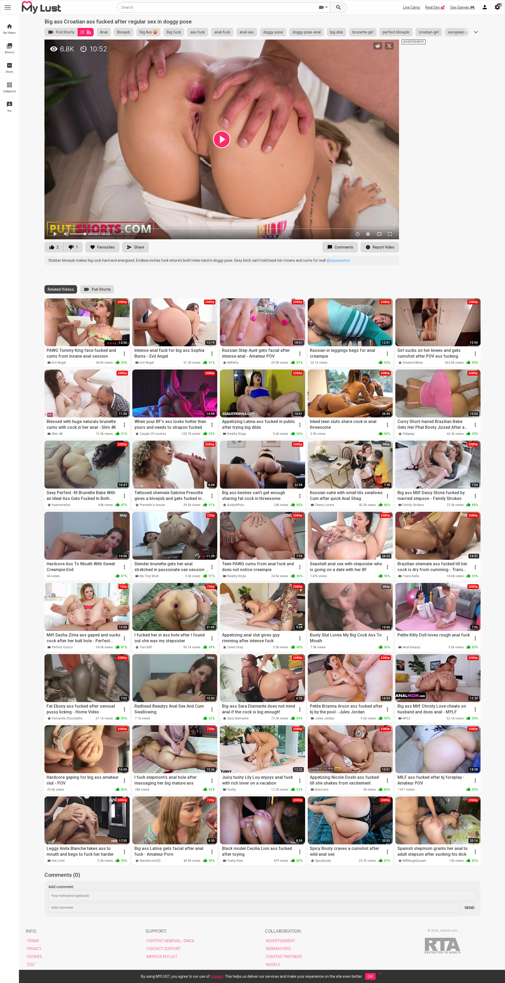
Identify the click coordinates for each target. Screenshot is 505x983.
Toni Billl (146, 647)
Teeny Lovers (324, 505)
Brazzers (322, 789)
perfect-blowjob (396, 32)
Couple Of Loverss (153, 434)
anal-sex (247, 32)
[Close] (380, 975)
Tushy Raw (235, 861)
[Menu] (484, 7)
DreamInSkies (413, 362)
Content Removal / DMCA (170, 941)
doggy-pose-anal (306, 32)
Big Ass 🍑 (148, 32)
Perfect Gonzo (62, 647)
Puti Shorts (65, 32)
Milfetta (232, 362)
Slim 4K (57, 434)
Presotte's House (152, 505)
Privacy (34, 949)
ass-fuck (197, 32)
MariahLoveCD (150, 861)
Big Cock (174, 32)
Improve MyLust (162, 957)
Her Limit (58, 861)
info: (31, 931)
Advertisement (280, 941)
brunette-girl (362, 32)
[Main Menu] (7, 7)
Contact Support (164, 949)
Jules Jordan (324, 718)
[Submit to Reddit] (377, 46)
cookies (217, 976)
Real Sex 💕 (435, 7)
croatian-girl (429, 32)
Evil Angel (59, 362)
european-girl (459, 32)
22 (82, 32)
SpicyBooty (323, 861)
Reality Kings (236, 434)
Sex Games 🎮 (462, 7)
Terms (33, 941)
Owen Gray (235, 647)
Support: (156, 931)
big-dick (336, 32)
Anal (104, 32)
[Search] (338, 7)
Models (273, 964)
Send (469, 908)
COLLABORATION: (283, 931)
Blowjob (123, 32)
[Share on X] (389, 46)
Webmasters (278, 949)
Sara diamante (238, 718)
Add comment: (61, 887)
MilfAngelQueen (414, 861)
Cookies (34, 957)
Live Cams (411, 7)
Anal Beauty (411, 647)
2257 (31, 964)
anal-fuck (222, 32)
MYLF (406, 718)
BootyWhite (235, 505)
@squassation (338, 260)
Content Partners (284, 957)
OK (370, 976)
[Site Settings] (497, 7)
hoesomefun (61, 505)
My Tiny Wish (149, 576)
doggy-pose (273, 32)
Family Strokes (413, 505)
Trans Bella (411, 576)
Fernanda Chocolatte (67, 718)
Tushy (231, 789)
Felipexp (408, 434)
